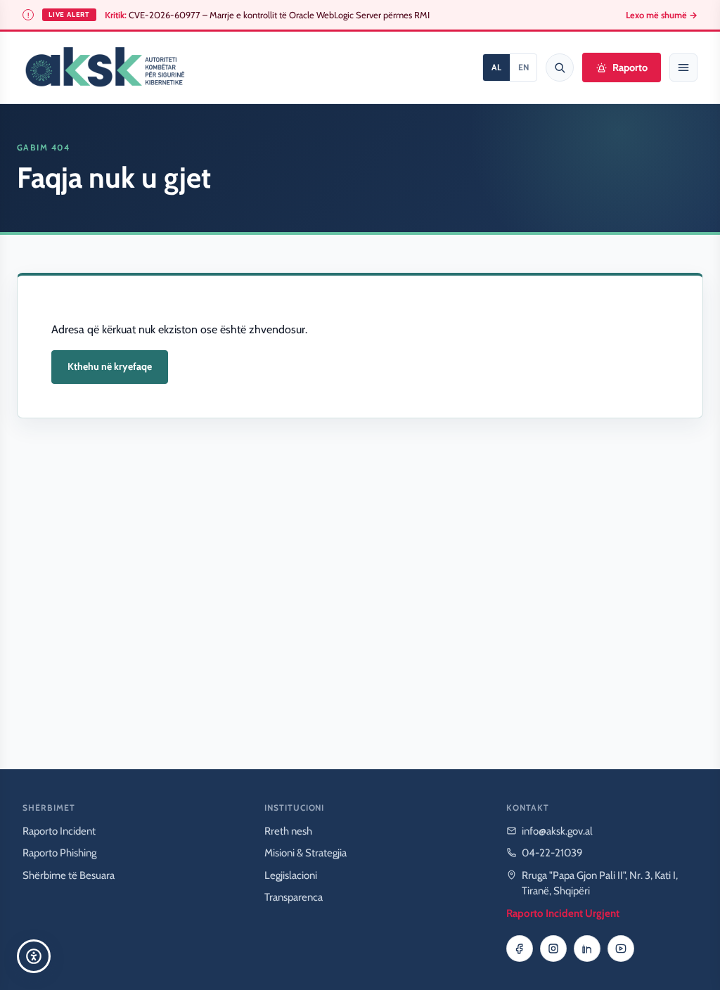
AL (496, 67)
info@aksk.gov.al (557, 831)
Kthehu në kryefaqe (110, 366)
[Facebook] (519, 948)
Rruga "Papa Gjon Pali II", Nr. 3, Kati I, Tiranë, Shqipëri (600, 883)
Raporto (630, 67)
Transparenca (293, 897)
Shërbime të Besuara (68, 875)
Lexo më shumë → (662, 15)
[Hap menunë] (683, 67)
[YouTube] (621, 948)
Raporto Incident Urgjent (562, 913)
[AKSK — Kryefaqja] (104, 67)
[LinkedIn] (587, 948)
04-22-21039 (552, 853)
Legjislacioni (290, 875)
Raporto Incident (59, 831)
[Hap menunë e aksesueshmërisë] (34, 956)
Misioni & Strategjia (305, 853)
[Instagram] (553, 948)
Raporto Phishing (59, 853)
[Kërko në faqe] (560, 67)
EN (523, 67)
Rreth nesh (288, 831)
